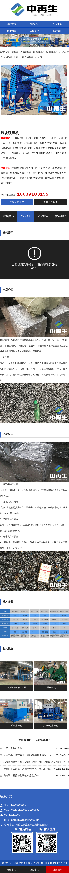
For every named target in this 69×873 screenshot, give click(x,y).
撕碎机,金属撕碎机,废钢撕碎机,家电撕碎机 (35, 52)
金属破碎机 (50, 687)
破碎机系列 (12, 57)
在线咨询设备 (51, 202)
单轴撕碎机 (16, 725)
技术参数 (60, 216)
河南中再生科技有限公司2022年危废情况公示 (27, 755)
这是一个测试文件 (12, 748)
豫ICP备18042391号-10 (54, 863)
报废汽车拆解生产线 (16, 687)
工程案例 (34, 31)
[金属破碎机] (50, 684)
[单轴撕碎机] (16, 722)
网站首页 (11, 24)
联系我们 (57, 31)
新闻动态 (11, 31)
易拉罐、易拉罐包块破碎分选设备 (21, 775)
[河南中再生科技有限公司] (34, 18)
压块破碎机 (28, 57)
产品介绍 (26, 216)
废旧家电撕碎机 (50, 725)
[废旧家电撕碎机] (50, 722)
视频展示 (8, 216)
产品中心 (57, 24)
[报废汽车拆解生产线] (16, 684)
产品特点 (43, 216)
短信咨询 (34, 869)
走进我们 (34, 24)
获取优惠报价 (17, 202)
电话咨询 (11, 869)
